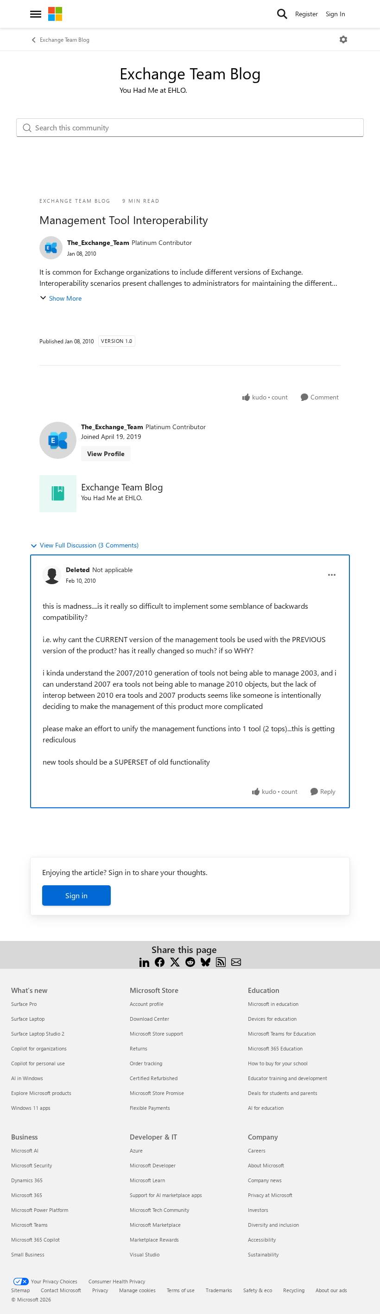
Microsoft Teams (29, 1224)
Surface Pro (24, 1003)
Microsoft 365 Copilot (35, 1239)
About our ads (331, 1290)
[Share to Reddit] (190, 961)
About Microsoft (266, 1165)
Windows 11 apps (31, 1107)
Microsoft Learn (147, 1180)
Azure (136, 1150)
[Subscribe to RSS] (221, 961)
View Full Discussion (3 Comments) (89, 545)
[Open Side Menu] (35, 14)
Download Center (149, 1018)
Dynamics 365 (27, 1180)
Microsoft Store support (156, 1033)
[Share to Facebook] (160, 961)
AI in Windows (27, 1078)
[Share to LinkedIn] (144, 961)
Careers (257, 1150)
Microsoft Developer (153, 1165)
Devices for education (272, 1018)
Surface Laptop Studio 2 (37, 1033)
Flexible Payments (150, 1107)
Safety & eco (257, 1290)
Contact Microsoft (61, 1290)
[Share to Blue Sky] (205, 961)
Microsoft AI (24, 1150)
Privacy (100, 1290)
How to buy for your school (278, 1063)
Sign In (335, 13)
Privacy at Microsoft (270, 1195)
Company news (265, 1180)
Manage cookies (137, 1290)
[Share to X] (175, 961)
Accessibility (262, 1239)
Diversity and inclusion (273, 1224)
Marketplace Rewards (154, 1239)
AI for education (266, 1107)
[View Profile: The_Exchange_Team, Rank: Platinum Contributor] (51, 247)
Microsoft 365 (26, 1195)
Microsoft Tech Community (159, 1209)
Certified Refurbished (153, 1078)
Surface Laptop (27, 1018)
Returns (138, 1048)
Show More (65, 298)
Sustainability (263, 1254)
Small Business (27, 1254)
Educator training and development (287, 1078)
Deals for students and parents (282, 1092)
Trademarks (219, 1290)
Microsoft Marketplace (155, 1224)
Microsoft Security (31, 1165)
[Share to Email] (236, 961)
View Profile (106, 453)
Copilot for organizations (39, 1048)
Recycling (293, 1290)
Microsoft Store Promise (157, 1092)
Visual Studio (144, 1254)
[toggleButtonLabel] (343, 39)
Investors (258, 1209)
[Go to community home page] (55, 14)
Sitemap (20, 1290)
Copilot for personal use (38, 1063)
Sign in (76, 895)
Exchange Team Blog (64, 39)
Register (306, 13)
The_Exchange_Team (98, 242)
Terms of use (181, 1290)
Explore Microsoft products (41, 1092)
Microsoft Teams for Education (282, 1033)
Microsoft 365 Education (275, 1048)
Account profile (147, 1003)
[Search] (282, 13)
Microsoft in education (273, 1003)
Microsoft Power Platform (39, 1209)
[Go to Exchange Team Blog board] (57, 493)
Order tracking (146, 1063)
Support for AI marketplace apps (166, 1195)
